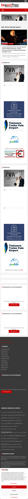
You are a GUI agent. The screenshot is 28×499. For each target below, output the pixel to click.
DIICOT (19, 420)
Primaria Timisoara (15, 441)
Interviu (2, 360)
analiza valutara (4, 415)
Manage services (14, 483)
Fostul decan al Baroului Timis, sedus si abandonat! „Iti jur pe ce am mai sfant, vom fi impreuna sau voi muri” (13, 458)
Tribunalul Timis (4, 446)
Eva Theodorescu (15, 53)
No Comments (22, 53)
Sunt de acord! (14, 304)
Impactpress (6, 432)
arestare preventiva (11, 415)
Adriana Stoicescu (8, 412)
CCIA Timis (18, 415)
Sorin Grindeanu (13, 444)
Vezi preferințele (14, 494)
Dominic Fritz (19, 423)
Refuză (14, 490)
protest (21, 441)
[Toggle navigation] (3, 10)
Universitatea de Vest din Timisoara (15, 446)
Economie (3, 356)
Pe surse (3, 364)
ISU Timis (3, 435)
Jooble (21, 148)
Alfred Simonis (14, 412)
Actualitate (5, 43)
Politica (2, 365)
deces (14, 420)
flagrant (15, 426)
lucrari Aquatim (4, 438)
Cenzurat (3, 353)
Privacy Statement (14, 497)
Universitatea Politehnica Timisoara (7, 449)
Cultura (11, 43)
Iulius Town (7, 435)
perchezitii (15, 438)
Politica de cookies (5, 340)
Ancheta (3, 351)
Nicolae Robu (9, 438)
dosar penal (3, 426)
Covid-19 (15, 417)
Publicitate (3, 367)
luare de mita (22, 435)
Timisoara (19, 444)
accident (2, 412)
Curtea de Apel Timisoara (6, 420)
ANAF (22, 412)
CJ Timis (23, 415)
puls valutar (4, 444)
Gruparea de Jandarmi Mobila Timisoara (8, 428)
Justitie (2, 362)
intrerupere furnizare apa (17, 432)
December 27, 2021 (6, 53)
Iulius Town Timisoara (15, 435)
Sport (2, 369)
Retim (9, 444)
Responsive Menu (25, 1)
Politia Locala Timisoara (6, 441)
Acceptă (14, 487)
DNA (9, 423)
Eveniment (3, 358)
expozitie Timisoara (10, 426)
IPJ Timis (24, 432)
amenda (18, 412)
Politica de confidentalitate (7, 342)
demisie (16, 420)
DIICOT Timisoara (4, 423)
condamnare (4, 417)
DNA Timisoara (13, 423)
